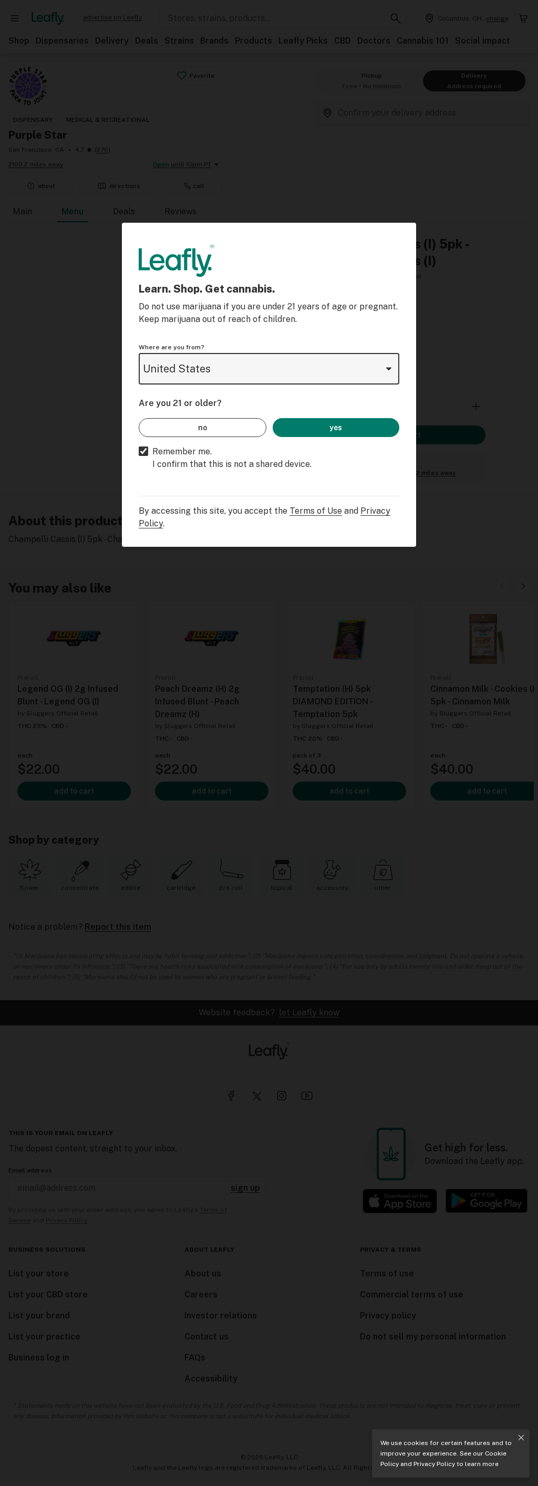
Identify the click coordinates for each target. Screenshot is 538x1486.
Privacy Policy (434, 1464)
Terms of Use (315, 511)
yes (335, 427)
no (202, 427)
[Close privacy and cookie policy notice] (521, 1437)
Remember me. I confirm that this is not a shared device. (232, 457)
